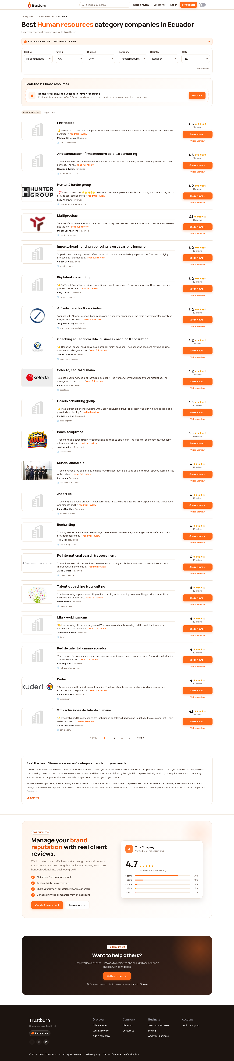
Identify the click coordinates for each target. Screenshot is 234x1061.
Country (154, 52)
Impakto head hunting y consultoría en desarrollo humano (101, 246)
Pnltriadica (65, 123)
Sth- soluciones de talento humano (84, 710)
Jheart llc (64, 494)
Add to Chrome (140, 984)
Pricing (152, 1030)
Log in (173, 4)
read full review (78, 133)
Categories (160, 4)
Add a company (101, 1035)
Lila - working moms (72, 617)
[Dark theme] (202, 5)
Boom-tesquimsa (70, 432)
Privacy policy (93, 1054)
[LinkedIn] (46, 1042)
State (184, 52)
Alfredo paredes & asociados (79, 308)
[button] (38, 59)
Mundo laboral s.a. (71, 463)
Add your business (158, 1035)
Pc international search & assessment (86, 555)
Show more (33, 798)
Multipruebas (67, 215)
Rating (59, 52)
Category (124, 52)
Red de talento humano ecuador (81, 648)
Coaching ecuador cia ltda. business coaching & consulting (103, 339)
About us (128, 1025)
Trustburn (39, 1020)
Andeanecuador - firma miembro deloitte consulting (97, 153)
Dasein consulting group (76, 401)
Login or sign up (191, 1025)
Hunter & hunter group (74, 184)
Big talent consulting (73, 277)
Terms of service (112, 1054)
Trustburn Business (158, 1025)
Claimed (91, 52)
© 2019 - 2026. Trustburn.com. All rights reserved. (56, 1054)
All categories (100, 1025)
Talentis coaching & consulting (81, 586)
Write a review (141, 4)
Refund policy (131, 1054)
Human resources (45, 16)
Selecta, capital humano (76, 370)
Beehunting (66, 524)
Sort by (28, 52)
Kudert (62, 679)
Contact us (128, 1030)
